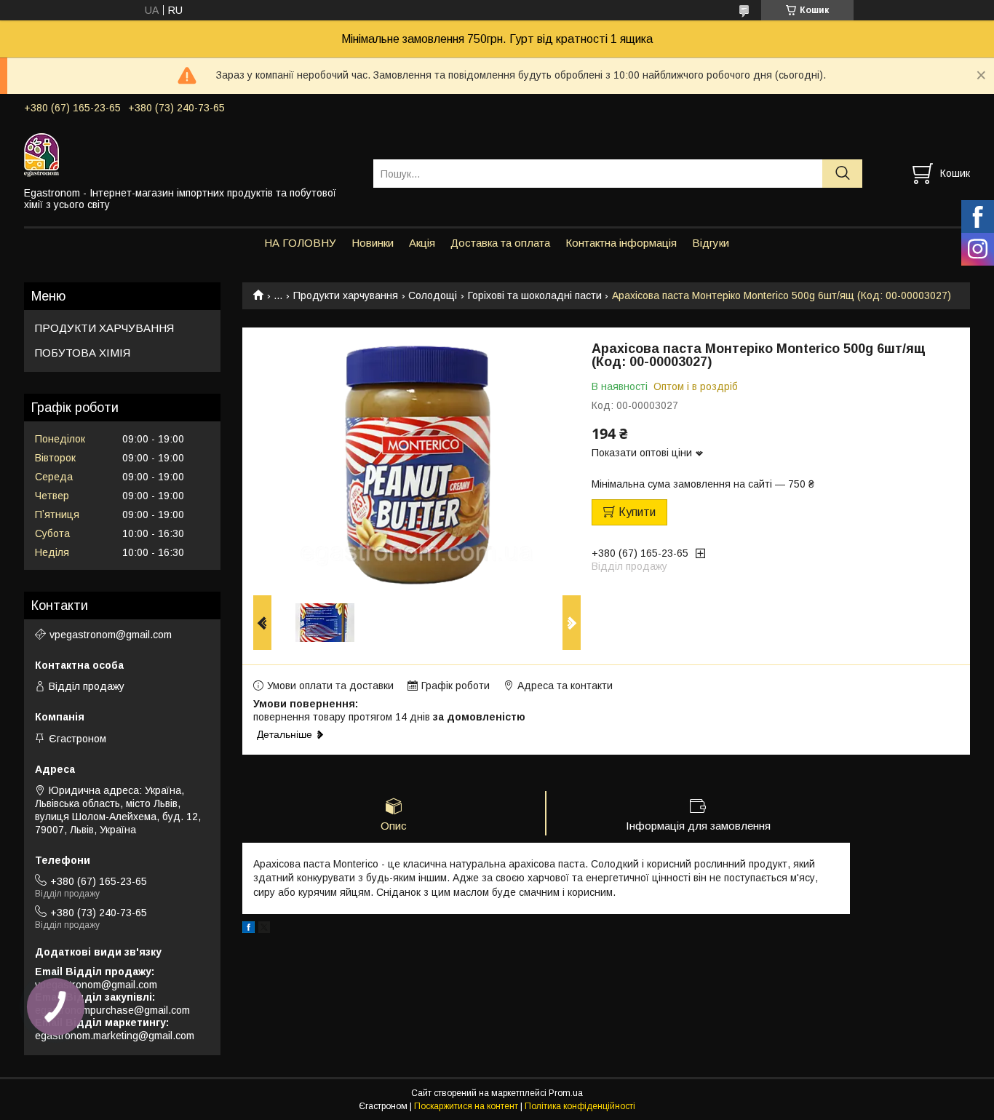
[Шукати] (842, 173)
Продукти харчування (345, 295)
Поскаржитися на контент (466, 1106)
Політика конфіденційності (580, 1106)
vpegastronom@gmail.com (110, 634)
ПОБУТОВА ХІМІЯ (82, 352)
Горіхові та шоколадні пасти (535, 295)
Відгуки (710, 243)
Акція (422, 243)
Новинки (372, 243)
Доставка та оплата (500, 243)
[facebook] (248, 929)
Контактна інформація (621, 243)
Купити (637, 512)
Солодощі (432, 295)
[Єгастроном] (189, 154)
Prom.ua (566, 1093)
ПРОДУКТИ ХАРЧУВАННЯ (104, 328)
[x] (264, 929)
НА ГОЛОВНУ (300, 243)
